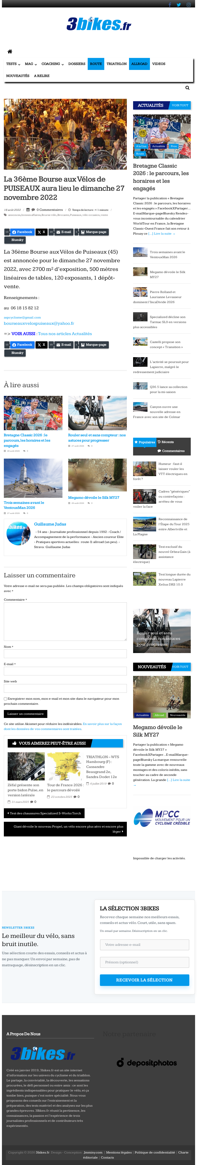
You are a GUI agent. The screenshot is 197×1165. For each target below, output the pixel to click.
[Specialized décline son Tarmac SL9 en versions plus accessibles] (140, 316)
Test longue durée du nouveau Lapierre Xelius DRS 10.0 (175, 579)
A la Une (141, 146)
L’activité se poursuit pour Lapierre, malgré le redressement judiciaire (161, 367)
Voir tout (180, 105)
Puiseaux (75, 215)
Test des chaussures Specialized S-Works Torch (45, 813)
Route (96, 64)
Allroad (139, 64)
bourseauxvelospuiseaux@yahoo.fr (39, 323)
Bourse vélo (49, 215)
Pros (174, 146)
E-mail (10, 664)
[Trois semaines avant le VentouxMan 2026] (140, 252)
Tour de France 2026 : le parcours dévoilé (65, 787)
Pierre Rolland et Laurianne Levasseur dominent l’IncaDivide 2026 (157, 297)
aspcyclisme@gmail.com (22, 317)
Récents (168, 442)
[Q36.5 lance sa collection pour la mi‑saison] (140, 386)
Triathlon (117, 64)
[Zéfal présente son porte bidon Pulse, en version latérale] (26, 766)
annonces (14, 215)
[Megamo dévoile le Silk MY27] (140, 272)
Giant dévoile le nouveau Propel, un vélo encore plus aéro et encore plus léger (68, 829)
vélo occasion (91, 215)
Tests (11, 64)
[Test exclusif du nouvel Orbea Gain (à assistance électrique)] (144, 552)
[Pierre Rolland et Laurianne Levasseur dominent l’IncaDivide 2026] (140, 292)
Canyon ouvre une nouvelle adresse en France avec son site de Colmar (156, 412)
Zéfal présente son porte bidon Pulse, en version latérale (25, 790)
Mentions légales (119, 1152)
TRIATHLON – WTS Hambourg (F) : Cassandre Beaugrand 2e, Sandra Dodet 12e (102, 767)
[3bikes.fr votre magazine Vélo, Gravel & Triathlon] (10, 52)
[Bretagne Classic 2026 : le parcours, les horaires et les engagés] (162, 136)
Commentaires (173, 451)
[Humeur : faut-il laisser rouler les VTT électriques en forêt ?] (144, 469)
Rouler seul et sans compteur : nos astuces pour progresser (158, 638)
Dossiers (76, 64)
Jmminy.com (93, 1152)
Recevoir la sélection (144, 980)
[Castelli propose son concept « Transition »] (140, 341)
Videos (158, 64)
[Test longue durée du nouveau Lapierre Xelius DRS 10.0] (144, 578)
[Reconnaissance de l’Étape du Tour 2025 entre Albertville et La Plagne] (144, 524)
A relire (41, 76)
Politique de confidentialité (155, 1152)
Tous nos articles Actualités (65, 333)
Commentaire (15, 600)
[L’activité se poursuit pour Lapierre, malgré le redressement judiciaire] (140, 362)
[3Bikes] (42, 1053)
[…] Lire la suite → (162, 234)
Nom (8, 647)
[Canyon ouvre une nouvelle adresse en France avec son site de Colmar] (140, 407)
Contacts (107, 1157)
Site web (10, 681)
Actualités (158, 146)
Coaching (51, 64)
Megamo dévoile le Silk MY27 (93, 497)
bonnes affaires (31, 215)
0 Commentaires (49, 210)
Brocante (63, 215)
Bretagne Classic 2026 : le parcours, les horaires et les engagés (27, 440)
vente (104, 215)
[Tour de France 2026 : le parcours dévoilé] (65, 766)
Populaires (147, 442)
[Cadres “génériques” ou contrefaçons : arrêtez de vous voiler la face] (144, 496)
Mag (29, 64)
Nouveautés (17, 76)
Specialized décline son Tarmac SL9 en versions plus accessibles (159, 322)
